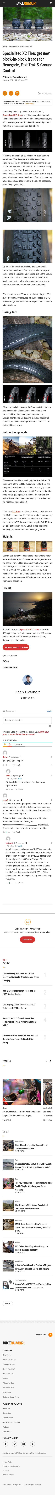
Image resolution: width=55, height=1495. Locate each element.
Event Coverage (9, 1360)
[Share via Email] (17, 93)
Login (49, 711)
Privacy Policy (7, 1462)
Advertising (7, 1432)
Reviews (17, 1201)
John (20, 779)
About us (6, 1408)
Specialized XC (12, 115)
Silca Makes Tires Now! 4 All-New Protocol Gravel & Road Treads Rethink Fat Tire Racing (20, 1039)
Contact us (7, 1413)
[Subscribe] (32, 1443)
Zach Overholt (20, 77)
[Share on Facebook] (5, 93)
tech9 (5, 800)
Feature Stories (9, 1364)
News (5, 1108)
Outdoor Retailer (20, 1141)
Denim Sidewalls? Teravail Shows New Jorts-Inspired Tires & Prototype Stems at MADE (19, 1022)
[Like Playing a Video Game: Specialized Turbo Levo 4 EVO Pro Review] (8, 1205)
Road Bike (7, 1392)
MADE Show (18, 1220)
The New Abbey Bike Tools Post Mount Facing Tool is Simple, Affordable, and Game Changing (21, 977)
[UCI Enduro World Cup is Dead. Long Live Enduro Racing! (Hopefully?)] (8, 1247)
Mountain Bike (10, 667)
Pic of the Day (8, 1374)
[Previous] (46, 1060)
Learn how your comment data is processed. (26, 733)
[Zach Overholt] (27, 681)
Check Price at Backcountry (16, 647)
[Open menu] (4, 3)
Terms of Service (8, 1475)
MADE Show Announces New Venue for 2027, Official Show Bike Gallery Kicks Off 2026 (32, 1227)
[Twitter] (14, 1443)
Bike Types (7, 1355)
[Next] (50, 1060)
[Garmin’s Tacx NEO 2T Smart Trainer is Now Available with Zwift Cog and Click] (8, 1284)
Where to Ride (8, 1383)
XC (16, 511)
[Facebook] (5, 1443)
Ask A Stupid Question (11, 1422)
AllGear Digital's (22, 1453)
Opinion (17, 1242)
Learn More (29, 104)
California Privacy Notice (11, 1466)
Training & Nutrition (20, 1280)
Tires (16, 1160)
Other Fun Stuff (9, 1369)
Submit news (8, 1418)
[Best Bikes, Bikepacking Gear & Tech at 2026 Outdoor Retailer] (8, 1145)
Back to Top (41, 1335)
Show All (7, 1303)
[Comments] (40, 94)
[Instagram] (23, 1443)
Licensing (6, 1470)
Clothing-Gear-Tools (11, 1397)
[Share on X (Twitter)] (11, 93)
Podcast (6, 1427)
